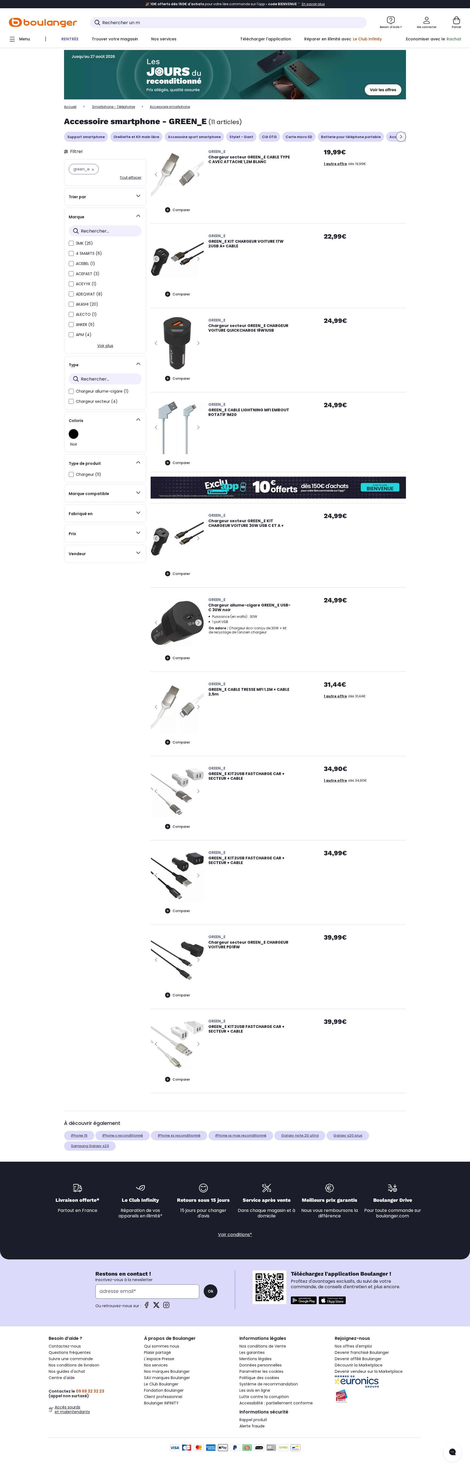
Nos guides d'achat (67, 1371)
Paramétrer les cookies (261, 1371)
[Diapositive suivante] (401, 137)
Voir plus (105, 345)
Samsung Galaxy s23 (90, 1145)
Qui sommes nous (161, 1346)
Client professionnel (163, 1396)
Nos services (156, 1365)
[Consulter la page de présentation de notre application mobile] (304, 1300)
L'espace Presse (159, 1359)
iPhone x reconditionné (122, 1135)
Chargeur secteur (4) (97, 401)
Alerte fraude (252, 1426)
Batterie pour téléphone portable (351, 137)
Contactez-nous (65, 1346)
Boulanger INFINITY (161, 1403)
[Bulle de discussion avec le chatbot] (452, 1452)
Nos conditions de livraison (74, 1365)
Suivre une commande (71, 1359)
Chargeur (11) (88, 474)
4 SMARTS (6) (89, 253)
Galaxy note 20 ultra (300, 1135)
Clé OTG (269, 137)
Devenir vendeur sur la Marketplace (369, 1371)
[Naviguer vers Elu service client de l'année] (378, 1396)
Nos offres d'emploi (353, 1346)
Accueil (70, 106)
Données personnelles (260, 1365)
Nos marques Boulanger (167, 1371)
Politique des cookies (259, 1377)
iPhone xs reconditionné (179, 1135)
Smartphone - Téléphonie (113, 106)
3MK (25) (84, 243)
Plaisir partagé (157, 1352)
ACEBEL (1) (85, 263)
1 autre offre (335, 163)
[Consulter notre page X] (156, 1307)
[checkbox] (71, 243)
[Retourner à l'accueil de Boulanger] (43, 22)
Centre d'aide (62, 1377)
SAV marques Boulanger (167, 1377)
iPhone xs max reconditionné (240, 1135)
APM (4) (84, 334)
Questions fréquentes (70, 1352)
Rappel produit (253, 1420)
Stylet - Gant (241, 137)
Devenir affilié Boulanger (358, 1359)
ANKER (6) (85, 324)
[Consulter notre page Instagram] (166, 1307)
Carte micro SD (299, 137)
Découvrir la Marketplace (359, 1365)
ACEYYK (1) (86, 284)
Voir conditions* (235, 1234)
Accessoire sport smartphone (194, 137)
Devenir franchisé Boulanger (362, 1352)
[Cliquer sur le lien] (235, 75)
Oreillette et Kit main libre (136, 137)
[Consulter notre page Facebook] (146, 1307)
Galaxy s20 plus (347, 1135)
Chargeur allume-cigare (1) (102, 391)
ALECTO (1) (86, 314)
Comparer (181, 210)
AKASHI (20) (87, 304)
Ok (210, 1291)
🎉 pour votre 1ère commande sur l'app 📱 (235, 4)
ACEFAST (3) (87, 273)
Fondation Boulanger (164, 1390)
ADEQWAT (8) (89, 294)
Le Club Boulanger (161, 1384)
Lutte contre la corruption (264, 1396)
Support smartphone (86, 137)
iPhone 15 (79, 1135)
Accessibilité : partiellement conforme (276, 1403)
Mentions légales (255, 1359)
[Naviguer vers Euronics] (378, 1382)
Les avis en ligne (254, 1390)
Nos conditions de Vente (262, 1346)
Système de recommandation (268, 1384)
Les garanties (252, 1352)
